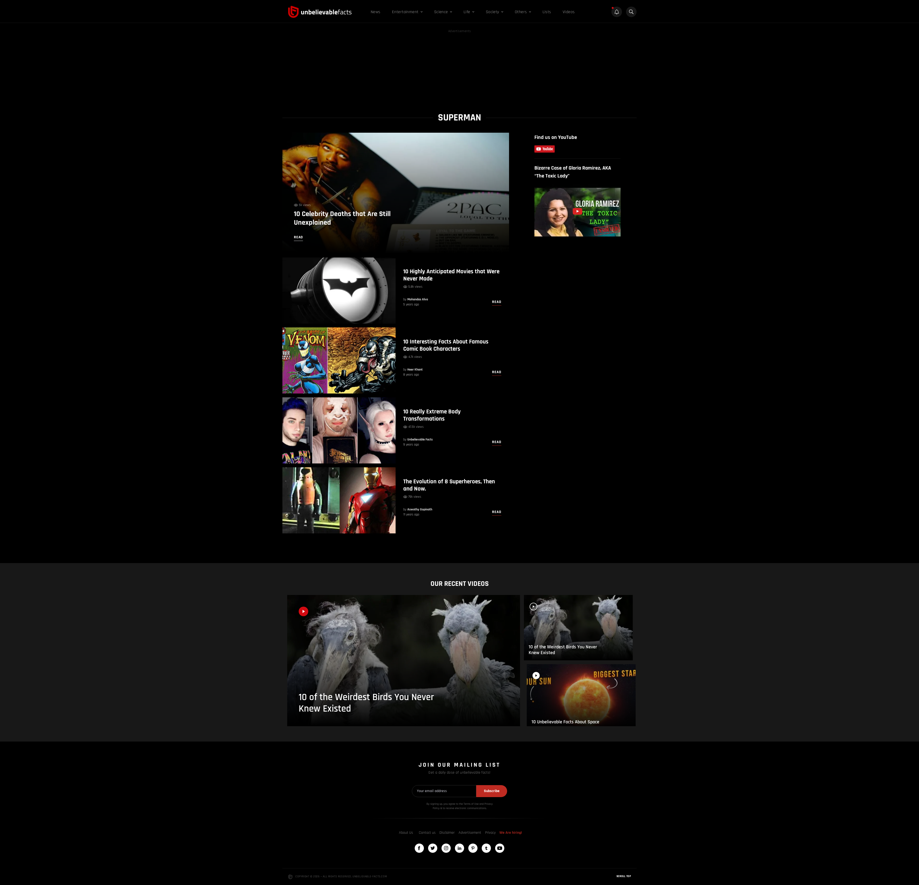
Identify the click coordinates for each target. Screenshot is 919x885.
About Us (406, 832)
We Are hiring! (510, 832)
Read (496, 301)
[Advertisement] (459, 67)
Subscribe (491, 791)
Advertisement (470, 832)
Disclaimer (447, 832)
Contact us (427, 832)
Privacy (490, 832)
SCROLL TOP (623, 876)
